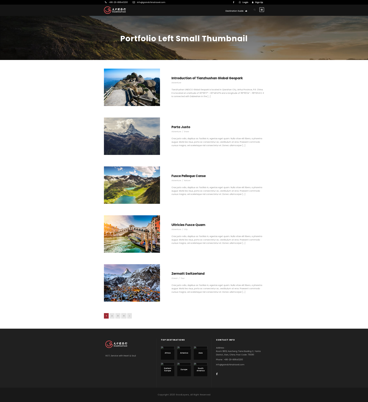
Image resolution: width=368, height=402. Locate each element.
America (184, 353)
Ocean (174, 278)
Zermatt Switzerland (188, 273)
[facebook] (233, 2)
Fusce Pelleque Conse (188, 176)
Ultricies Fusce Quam (188, 225)
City (186, 229)
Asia (201, 353)
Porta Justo (180, 127)
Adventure (176, 82)
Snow (186, 131)
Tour (183, 278)
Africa (167, 353)
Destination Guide (235, 10)
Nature (187, 180)
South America (201, 369)
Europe (184, 369)
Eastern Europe (167, 369)
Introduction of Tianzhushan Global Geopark (207, 78)
